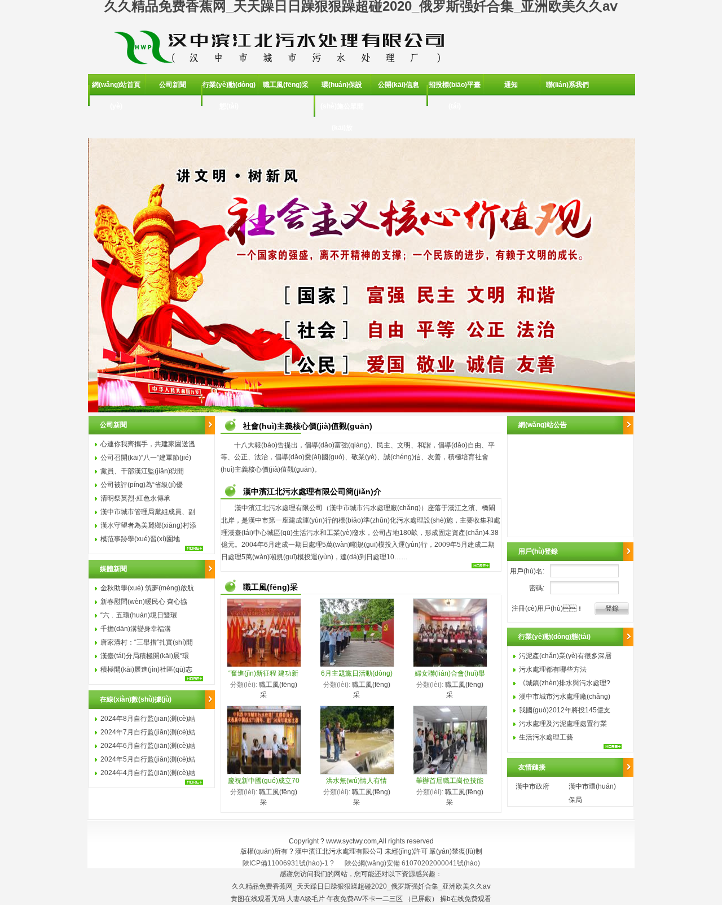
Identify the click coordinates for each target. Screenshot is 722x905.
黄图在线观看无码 (258, 899)
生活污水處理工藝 (546, 737)
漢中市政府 (532, 786)
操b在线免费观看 (465, 899)
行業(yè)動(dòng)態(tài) (229, 95)
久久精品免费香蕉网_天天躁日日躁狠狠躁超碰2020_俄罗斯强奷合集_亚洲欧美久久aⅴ (361, 886)
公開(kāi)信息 (398, 85)
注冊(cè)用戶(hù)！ (547, 608)
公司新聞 (172, 85)
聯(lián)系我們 (567, 85)
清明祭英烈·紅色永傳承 (135, 498)
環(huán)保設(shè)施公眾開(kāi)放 (342, 106)
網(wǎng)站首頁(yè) (116, 95)
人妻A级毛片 (306, 899)
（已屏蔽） (421, 899)
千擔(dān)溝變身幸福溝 (135, 629)
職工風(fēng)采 (286, 85)
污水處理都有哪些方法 (553, 669)
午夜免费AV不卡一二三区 (365, 899)
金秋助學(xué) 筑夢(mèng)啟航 (147, 588)
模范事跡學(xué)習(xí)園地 (140, 539)
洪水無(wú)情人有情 (356, 781)
